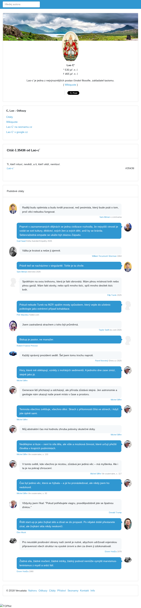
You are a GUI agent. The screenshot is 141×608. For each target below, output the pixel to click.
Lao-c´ (10, 168)
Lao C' (71, 65)
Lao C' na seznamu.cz (19, 126)
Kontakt (84, 590)
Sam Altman (105, 217)
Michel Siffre (22, 380)
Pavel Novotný (101, 360)
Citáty (9, 116)
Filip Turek (112, 295)
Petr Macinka (22, 315)
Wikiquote (70, 84)
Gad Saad (21, 241)
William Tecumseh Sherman (104, 256)
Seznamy (73, 590)
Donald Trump (115, 512)
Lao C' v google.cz (17, 132)
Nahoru (32, 590)
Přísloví (61, 590)
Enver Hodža (111, 551)
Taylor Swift (104, 330)
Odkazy (43, 590)
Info (93, 590)
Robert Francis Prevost (27, 346)
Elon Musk (21, 532)
